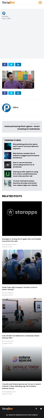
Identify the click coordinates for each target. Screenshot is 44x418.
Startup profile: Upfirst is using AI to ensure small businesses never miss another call (25, 174)
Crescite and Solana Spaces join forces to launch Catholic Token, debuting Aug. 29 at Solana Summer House (21, 386)
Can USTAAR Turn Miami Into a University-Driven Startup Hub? (20, 337)
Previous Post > (35, 124)
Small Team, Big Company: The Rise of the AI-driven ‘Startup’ (20, 288)
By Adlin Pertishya (8, 293)
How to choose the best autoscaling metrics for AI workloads (23, 165)
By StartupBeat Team (9, 244)
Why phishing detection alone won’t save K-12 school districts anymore (25, 146)
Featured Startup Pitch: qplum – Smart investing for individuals (22, 127)
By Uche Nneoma (7, 341)
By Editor (5, 16)
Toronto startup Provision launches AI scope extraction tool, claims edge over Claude (25, 183)
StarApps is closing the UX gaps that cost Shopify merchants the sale (21, 240)
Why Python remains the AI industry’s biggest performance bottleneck (26, 155)
